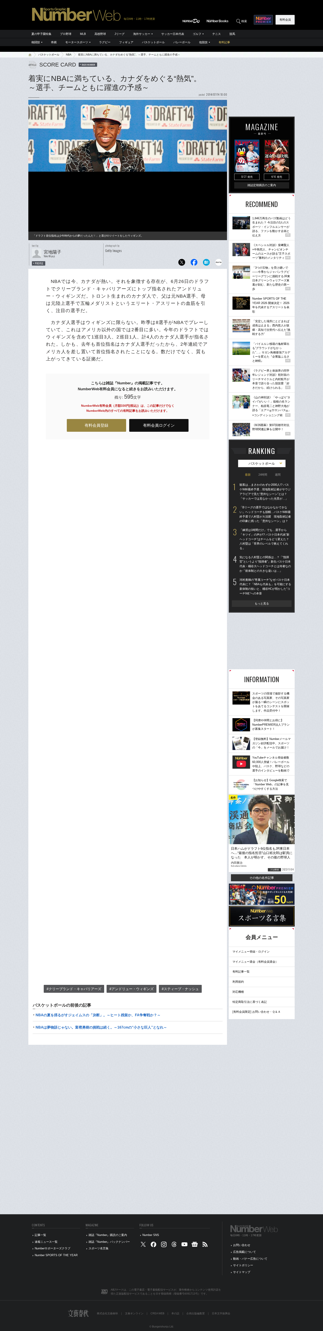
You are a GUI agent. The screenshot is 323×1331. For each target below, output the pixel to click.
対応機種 (238, 991)
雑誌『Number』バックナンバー (109, 1241)
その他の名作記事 (261, 878)
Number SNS (150, 1235)
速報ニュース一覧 (46, 1241)
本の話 (175, 1313)
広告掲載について (244, 1252)
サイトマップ (241, 1272)
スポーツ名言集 (99, 1248)
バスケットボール (153, 42)
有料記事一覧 (241, 971)
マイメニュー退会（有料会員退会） (255, 961)
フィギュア (126, 42)
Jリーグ (119, 34)
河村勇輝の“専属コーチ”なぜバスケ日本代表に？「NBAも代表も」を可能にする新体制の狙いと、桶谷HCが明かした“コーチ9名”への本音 (265, 586)
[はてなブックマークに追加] (206, 263)
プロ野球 (65, 34)
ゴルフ (197, 34)
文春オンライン (134, 1313)
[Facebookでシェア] (194, 263)
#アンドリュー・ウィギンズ (131, 989)
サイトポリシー (243, 1265)
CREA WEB (157, 1313)
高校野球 (100, 34)
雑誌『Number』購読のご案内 (108, 1235)
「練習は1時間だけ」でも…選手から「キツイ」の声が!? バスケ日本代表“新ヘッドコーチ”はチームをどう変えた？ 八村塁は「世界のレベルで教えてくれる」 (264, 539)
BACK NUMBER (88, 64)
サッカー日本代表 (172, 34)
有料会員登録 (96, 425)
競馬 (232, 34)
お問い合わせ (241, 1245)
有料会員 (285, 19)
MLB (83, 34)
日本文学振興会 (221, 1313)
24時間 (262, 474)
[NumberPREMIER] (263, 20)
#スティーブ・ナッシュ (180, 989)
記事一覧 (40, 1235)
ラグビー (105, 42)
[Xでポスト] (181, 263)
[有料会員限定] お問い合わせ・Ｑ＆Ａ (256, 1011)
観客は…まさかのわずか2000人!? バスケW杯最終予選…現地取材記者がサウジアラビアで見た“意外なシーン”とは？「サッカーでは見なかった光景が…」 (265, 491)
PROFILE (39, 263)
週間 (278, 474)
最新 (248, 474)
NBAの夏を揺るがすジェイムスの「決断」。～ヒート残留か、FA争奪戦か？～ (98, 1015)
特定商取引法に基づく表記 (249, 1002)
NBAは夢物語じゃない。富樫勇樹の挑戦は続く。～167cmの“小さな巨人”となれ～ (101, 1027)
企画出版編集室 (195, 1313)
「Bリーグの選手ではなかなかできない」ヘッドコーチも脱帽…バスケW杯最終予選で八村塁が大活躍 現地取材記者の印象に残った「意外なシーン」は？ (265, 514)
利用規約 (238, 981)
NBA (68, 54)
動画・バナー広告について (250, 1258)
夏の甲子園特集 (41, 34)
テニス (216, 34)
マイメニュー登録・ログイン (251, 951)
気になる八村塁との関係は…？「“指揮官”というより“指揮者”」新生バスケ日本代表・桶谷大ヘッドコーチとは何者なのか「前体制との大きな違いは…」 (265, 564)
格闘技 (35, 42)
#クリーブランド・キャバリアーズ (74, 989)
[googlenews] (194, 1245)
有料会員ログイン (159, 425)
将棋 (54, 42)
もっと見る (262, 603)
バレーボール (182, 42)
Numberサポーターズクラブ (52, 1248)
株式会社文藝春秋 (107, 1313)
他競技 (203, 42)
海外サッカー (141, 34)
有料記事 (224, 42)
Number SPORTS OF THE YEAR (56, 1255)
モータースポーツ (76, 42)
